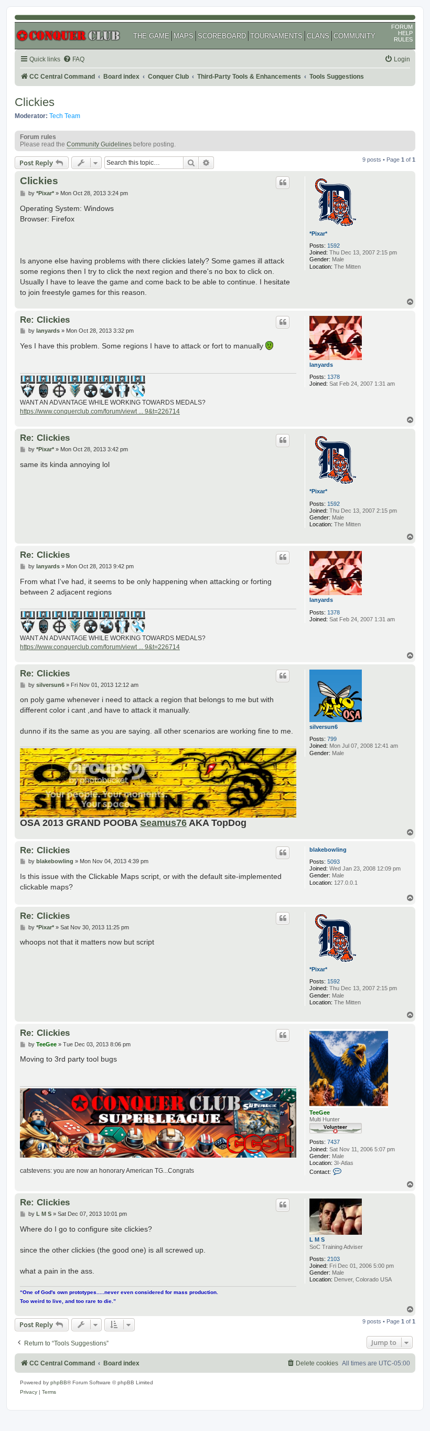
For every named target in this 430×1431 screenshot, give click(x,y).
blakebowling (328, 849)
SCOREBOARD (222, 36)
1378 (333, 377)
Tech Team (64, 116)
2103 (333, 1259)
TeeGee (319, 1112)
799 (332, 739)
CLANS (318, 36)
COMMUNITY (354, 36)
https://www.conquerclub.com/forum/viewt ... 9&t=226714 (100, 411)
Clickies (35, 102)
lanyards (321, 365)
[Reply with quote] (282, 182)
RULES (403, 39)
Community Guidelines (99, 144)
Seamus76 (163, 823)
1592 (333, 245)
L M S (317, 1239)
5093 (333, 861)
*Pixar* (318, 233)
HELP (405, 33)
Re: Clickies (45, 319)
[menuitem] (73, 59)
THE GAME (151, 36)
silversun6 (323, 727)
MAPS (184, 36)
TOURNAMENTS (276, 36)
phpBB (58, 1382)
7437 (333, 1142)
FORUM (402, 27)
